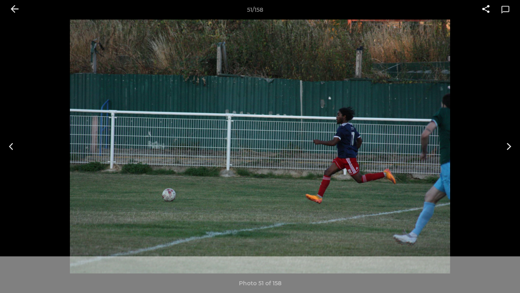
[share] (486, 9)
